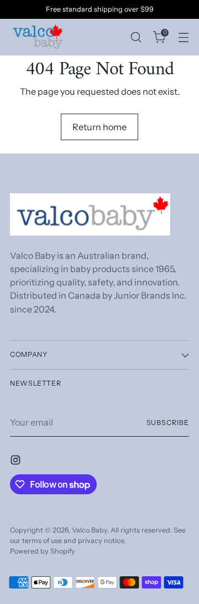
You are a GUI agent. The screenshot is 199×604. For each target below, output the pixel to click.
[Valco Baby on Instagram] (16, 461)
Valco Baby (89, 530)
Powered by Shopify (42, 551)
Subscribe (167, 422)
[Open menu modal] (183, 36)
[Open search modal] (135, 36)
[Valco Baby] (37, 37)
